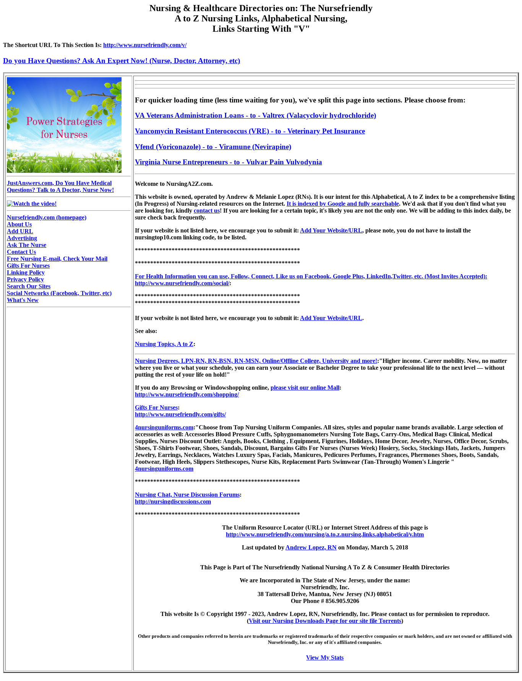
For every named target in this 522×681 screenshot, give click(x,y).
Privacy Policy (25, 279)
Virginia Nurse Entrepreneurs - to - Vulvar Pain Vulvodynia (228, 162)
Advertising (22, 238)
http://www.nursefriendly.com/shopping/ (187, 394)
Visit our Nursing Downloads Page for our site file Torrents (325, 621)
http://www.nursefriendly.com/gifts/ (180, 414)
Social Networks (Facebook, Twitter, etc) (59, 293)
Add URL (20, 231)
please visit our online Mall (305, 387)
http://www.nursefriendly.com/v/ (144, 45)
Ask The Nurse (26, 245)
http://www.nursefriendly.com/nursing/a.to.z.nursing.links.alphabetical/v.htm (325, 534)
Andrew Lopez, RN (311, 547)
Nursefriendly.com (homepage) (46, 217)
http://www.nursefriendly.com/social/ (182, 283)
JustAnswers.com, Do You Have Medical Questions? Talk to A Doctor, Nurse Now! (60, 186)
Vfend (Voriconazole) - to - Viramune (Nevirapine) (213, 147)
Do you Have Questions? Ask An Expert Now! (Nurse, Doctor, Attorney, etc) (121, 61)
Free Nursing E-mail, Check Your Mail (57, 258)
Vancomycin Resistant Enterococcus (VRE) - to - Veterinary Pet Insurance (250, 131)
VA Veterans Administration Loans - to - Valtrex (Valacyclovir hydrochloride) (255, 115)
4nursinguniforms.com (164, 427)
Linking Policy (26, 272)
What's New (23, 300)
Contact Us (21, 252)
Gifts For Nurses (28, 265)
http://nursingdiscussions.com (173, 501)
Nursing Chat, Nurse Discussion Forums (187, 494)
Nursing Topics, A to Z (164, 344)
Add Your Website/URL (331, 230)
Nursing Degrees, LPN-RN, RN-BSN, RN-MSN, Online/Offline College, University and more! (256, 361)
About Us (19, 224)
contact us (207, 210)
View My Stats (325, 657)
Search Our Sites (28, 286)
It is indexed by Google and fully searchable (343, 203)
